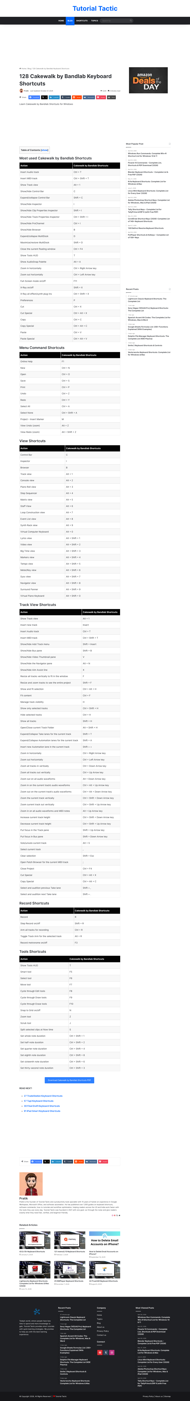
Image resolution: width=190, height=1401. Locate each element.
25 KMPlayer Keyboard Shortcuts (68, 1281)
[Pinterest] (114, 1215)
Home (61, 21)
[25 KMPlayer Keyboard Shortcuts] (69, 1269)
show (44, 150)
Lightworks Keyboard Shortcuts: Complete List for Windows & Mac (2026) (34, 1283)
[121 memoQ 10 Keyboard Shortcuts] (69, 1240)
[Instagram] (112, 1215)
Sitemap (167, 1396)
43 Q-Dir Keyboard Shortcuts (32, 1251)
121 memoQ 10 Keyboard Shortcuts (69, 1251)
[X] (117, 1215)
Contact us (101, 1335)
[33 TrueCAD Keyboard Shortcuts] (104, 1269)
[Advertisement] (95, 45)
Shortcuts (82, 21)
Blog (70, 21)
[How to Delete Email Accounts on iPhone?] (104, 1240)
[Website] (119, 1215)
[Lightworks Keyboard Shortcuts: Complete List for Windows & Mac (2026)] (34, 1269)
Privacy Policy (103, 1331)
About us (100, 1327)
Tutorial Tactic (61, 1396)
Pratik (26, 91)
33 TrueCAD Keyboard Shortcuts (103, 1281)
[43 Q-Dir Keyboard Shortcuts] (34, 1240)
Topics (94, 21)
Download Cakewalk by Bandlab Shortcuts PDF (69, 1080)
